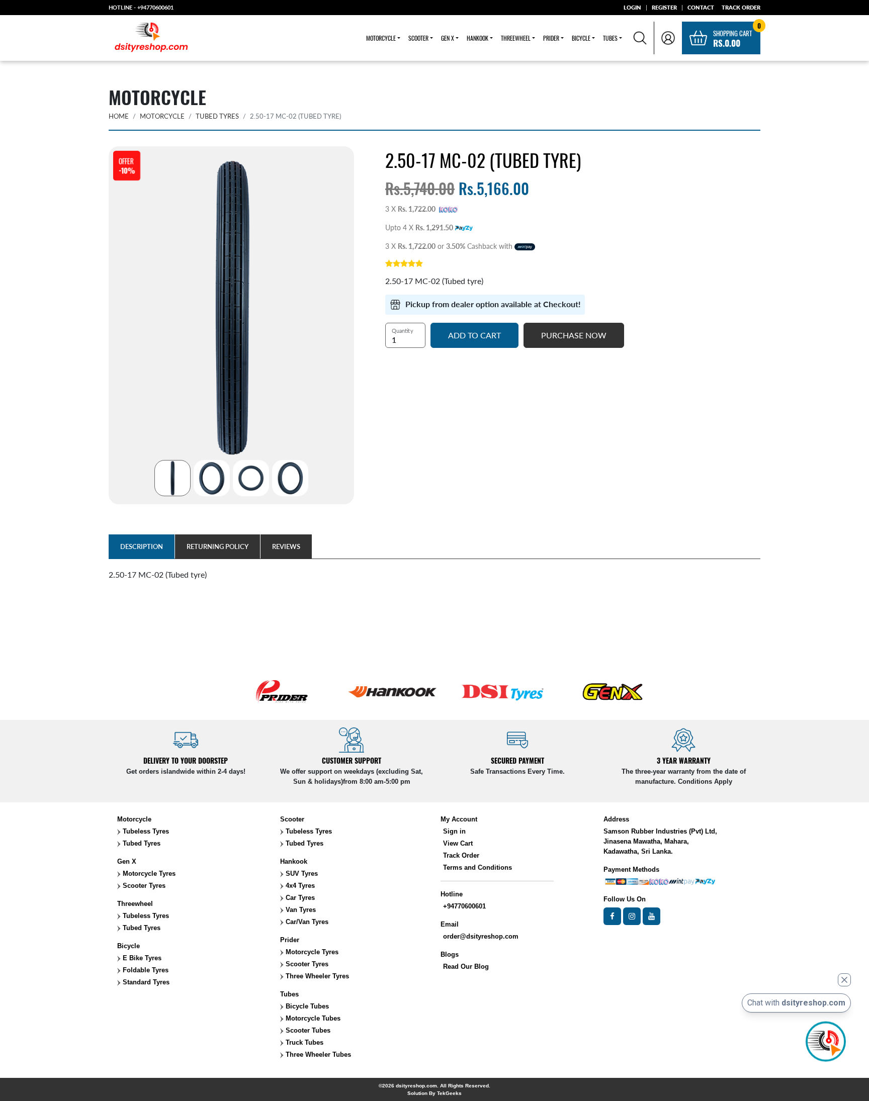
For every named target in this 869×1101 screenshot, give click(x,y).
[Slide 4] (290, 478)
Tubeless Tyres (145, 831)
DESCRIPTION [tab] (141, 546)
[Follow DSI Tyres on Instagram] (632, 916)
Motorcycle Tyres (148, 873)
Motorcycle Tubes (312, 1018)
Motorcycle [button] (381, 38)
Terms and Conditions (477, 867)
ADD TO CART (474, 335)
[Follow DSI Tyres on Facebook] (612, 916)
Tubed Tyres (217, 116)
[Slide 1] (172, 478)
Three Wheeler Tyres (316, 976)
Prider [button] (551, 38)
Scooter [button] (418, 38)
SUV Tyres (301, 873)
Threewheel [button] (516, 38)
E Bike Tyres (141, 958)
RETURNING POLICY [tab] (217, 546)
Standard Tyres (145, 982)
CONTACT (700, 7)
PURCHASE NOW (573, 335)
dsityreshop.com (416, 1085)
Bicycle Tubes (306, 1006)
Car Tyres (299, 897)
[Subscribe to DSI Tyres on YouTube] (651, 916)
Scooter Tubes (307, 1030)
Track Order (461, 855)
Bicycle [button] (581, 38)
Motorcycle (162, 116)
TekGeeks (449, 1093)
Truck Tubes (303, 1042)
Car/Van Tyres (306, 922)
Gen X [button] (447, 38)
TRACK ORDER (741, 7)
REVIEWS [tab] (286, 546)
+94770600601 (155, 7)
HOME (119, 116)
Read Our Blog (466, 966)
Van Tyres (300, 909)
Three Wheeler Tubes (317, 1054)
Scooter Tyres (143, 885)
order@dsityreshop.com (480, 936)
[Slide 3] (251, 478)
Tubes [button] (610, 38)
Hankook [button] (477, 38)
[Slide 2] (212, 478)
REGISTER (664, 7)
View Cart (458, 843)
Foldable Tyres (144, 970)
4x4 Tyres (299, 885)
